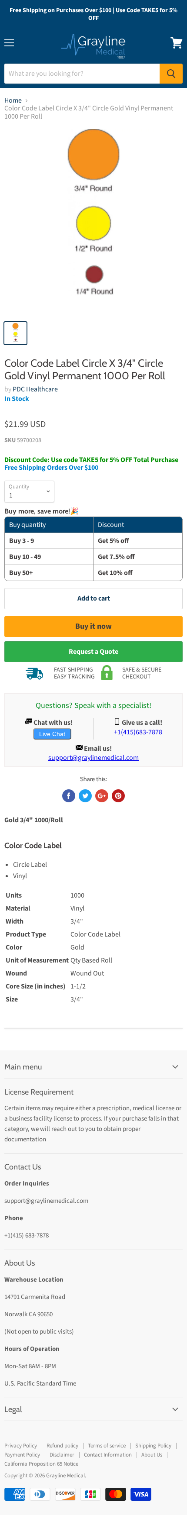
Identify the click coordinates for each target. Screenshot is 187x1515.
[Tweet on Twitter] (85, 795)
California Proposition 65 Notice (41, 1464)
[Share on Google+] (101, 795)
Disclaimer (62, 1455)
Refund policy (62, 1446)
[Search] (171, 74)
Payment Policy (22, 1455)
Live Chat (52, 733)
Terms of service (107, 1446)
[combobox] (82, 74)
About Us (151, 1455)
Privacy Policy (20, 1446)
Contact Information (108, 1455)
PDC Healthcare (35, 389)
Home (13, 100)
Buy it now (93, 626)
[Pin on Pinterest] (118, 795)
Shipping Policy (153, 1446)
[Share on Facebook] (68, 795)
